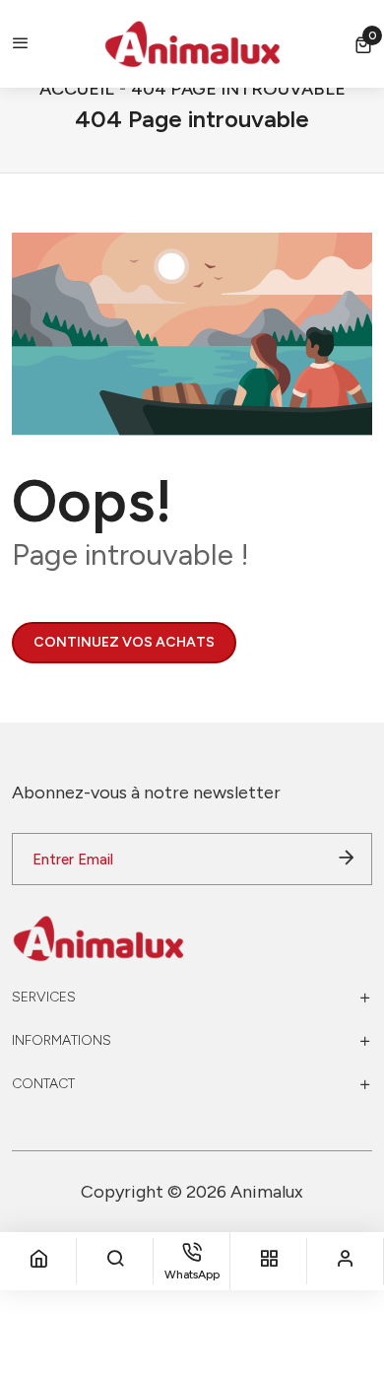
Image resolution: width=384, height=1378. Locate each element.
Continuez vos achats (124, 642)
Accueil (76, 89)
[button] (363, 44)
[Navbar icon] (21, 44)
